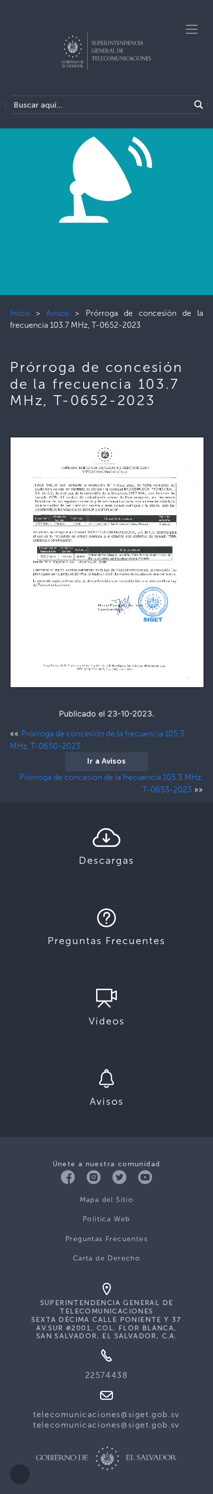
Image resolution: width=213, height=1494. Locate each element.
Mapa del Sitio (107, 1199)
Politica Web (106, 1219)
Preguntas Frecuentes (106, 1239)
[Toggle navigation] (191, 29)
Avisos (57, 313)
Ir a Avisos (106, 762)
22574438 (106, 1375)
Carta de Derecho (106, 1258)
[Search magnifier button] (198, 104)
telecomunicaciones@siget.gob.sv (106, 1414)
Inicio (20, 313)
